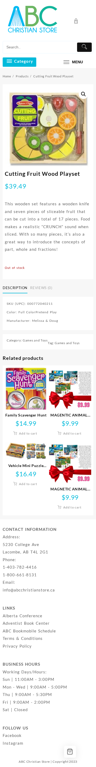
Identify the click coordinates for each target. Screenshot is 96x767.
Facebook (12, 735)
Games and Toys (35, 340)
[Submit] (84, 47)
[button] (83, 94)
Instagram (13, 743)
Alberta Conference (22, 615)
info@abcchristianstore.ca (29, 589)
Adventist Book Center (26, 623)
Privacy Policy (17, 646)
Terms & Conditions (23, 638)
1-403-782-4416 (20, 567)
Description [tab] (15, 288)
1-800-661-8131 (20, 574)
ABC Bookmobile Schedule (29, 630)
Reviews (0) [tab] (41, 288)
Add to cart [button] (28, 433)
